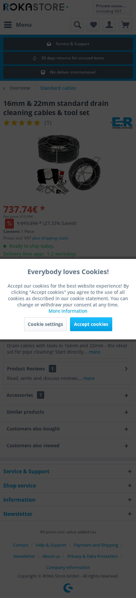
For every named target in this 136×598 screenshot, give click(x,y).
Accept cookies (91, 324)
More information (68, 311)
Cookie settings (45, 324)
